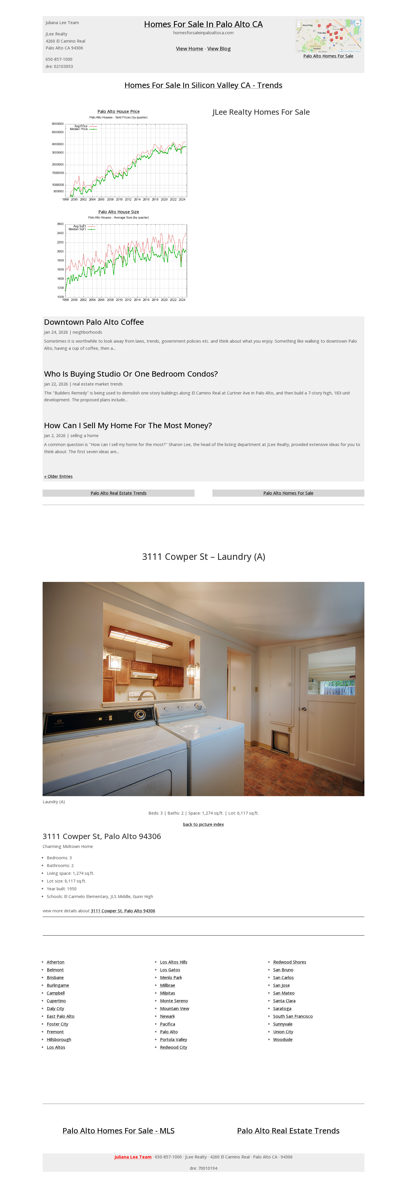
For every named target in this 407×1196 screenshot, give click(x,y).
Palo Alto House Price (118, 111)
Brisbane (55, 977)
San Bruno (283, 970)
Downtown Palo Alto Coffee (94, 321)
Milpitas (167, 993)
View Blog (219, 48)
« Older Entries (58, 476)
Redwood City (173, 1047)
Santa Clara (284, 1001)
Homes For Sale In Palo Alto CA (203, 23)
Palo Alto (169, 1032)
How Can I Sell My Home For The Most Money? (128, 425)
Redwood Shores (289, 962)
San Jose (281, 985)
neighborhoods (87, 332)
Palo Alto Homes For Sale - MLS (119, 1130)
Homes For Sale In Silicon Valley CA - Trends (203, 85)
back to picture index (203, 824)
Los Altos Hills (173, 962)
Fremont (55, 1032)
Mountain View (174, 1008)
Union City (283, 1032)
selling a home (84, 435)
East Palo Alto (60, 1016)
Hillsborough (59, 1039)
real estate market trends (98, 384)
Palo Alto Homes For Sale (328, 56)
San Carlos (283, 977)
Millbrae (167, 985)
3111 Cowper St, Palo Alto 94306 (123, 911)
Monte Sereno (174, 1001)
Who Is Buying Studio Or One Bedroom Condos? (131, 373)
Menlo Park (171, 977)
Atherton (55, 962)
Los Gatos (170, 970)
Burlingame (58, 985)
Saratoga (282, 1008)
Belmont (55, 970)
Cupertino (56, 1001)
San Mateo (284, 993)
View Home (189, 48)
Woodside (283, 1039)
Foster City (57, 1024)
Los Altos (56, 1047)
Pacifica (167, 1024)
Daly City (55, 1008)
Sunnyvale (283, 1024)
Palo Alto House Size (118, 212)
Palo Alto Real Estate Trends (119, 493)
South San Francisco (293, 1016)
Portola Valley (173, 1039)
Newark (167, 1016)
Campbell (56, 993)
